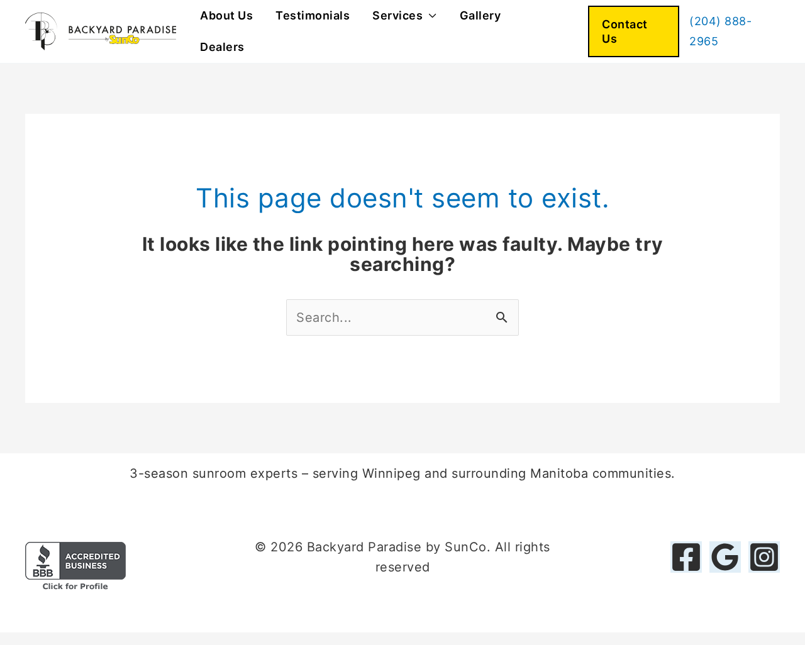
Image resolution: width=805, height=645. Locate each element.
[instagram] (764, 557)
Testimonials (312, 15)
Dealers (222, 46)
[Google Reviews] (725, 557)
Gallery (480, 15)
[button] (634, 32)
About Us (226, 15)
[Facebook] (686, 557)
